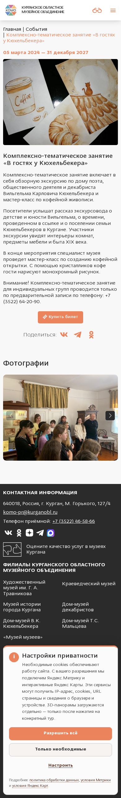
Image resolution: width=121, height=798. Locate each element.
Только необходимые (60, 749)
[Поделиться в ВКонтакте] (64, 335)
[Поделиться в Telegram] (77, 335)
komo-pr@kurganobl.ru (30, 512)
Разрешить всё (61, 733)
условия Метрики (96, 780)
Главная (12, 29)
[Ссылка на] (8, 533)
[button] (110, 415)
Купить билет (63, 317)
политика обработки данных (54, 780)
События (36, 29)
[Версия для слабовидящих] (97, 10)
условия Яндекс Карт (30, 786)
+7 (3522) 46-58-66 (73, 521)
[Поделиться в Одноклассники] (91, 335)
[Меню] (113, 10)
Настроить (60, 765)
